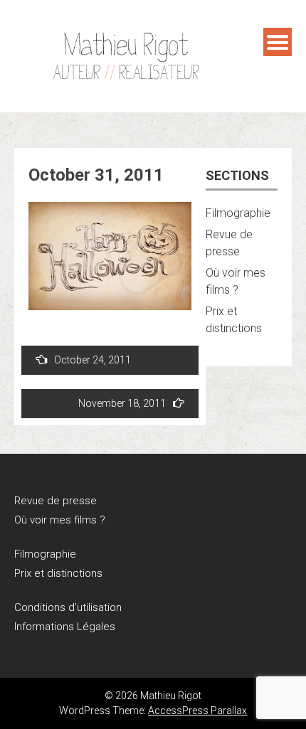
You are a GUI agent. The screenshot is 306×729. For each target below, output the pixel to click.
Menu (277, 42)
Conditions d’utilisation (68, 607)
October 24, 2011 (92, 360)
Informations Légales (64, 626)
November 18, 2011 (122, 403)
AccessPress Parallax (197, 710)
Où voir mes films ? (59, 520)
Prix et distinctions (58, 573)
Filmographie (238, 213)
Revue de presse (55, 500)
